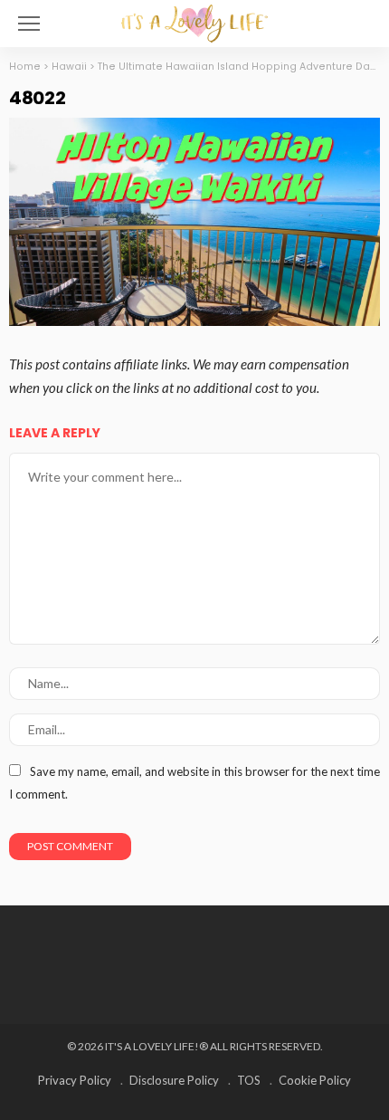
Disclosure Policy (174, 1080)
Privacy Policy (74, 1080)
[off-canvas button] (29, 23)
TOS (249, 1080)
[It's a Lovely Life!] (194, 21)
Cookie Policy (315, 1080)
